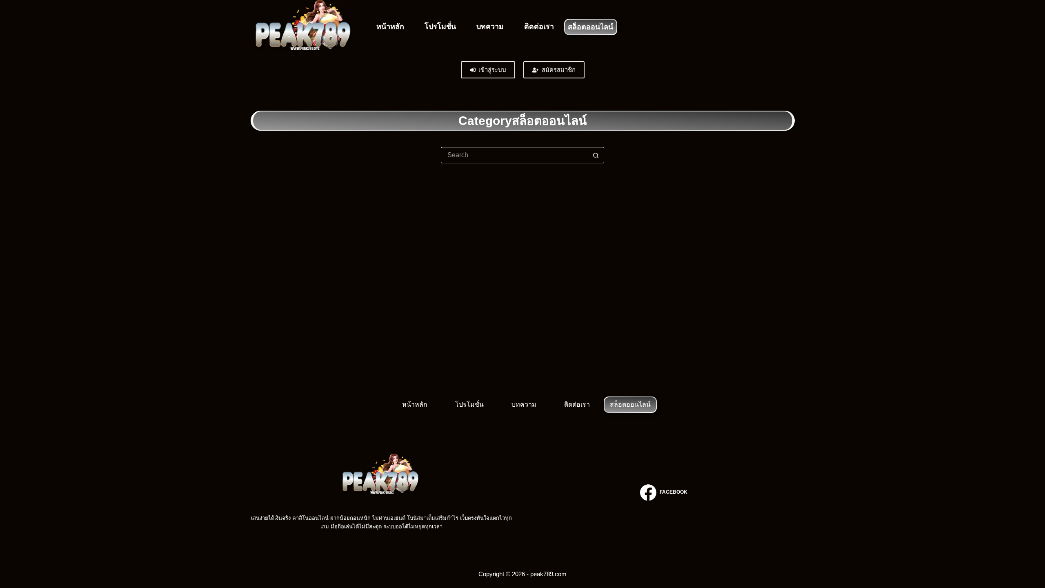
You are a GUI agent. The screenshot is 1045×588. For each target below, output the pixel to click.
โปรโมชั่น (440, 26)
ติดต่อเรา (539, 26)
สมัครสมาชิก (559, 69)
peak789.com (381, 504)
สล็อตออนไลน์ (590, 27)
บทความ (490, 26)
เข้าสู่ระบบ (492, 69)
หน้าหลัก (390, 26)
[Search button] (596, 155)
